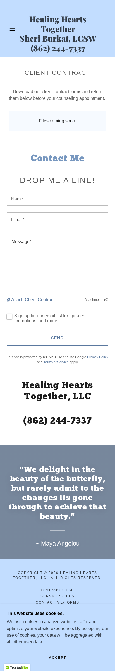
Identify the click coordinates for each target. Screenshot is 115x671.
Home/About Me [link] (57, 590)
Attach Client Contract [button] (32, 299)
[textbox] (57, 199)
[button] (12, 28)
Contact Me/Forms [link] (57, 602)
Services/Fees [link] (57, 596)
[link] (58, 28)
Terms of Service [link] (56, 362)
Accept (57, 658)
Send (57, 338)
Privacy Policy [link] (97, 357)
